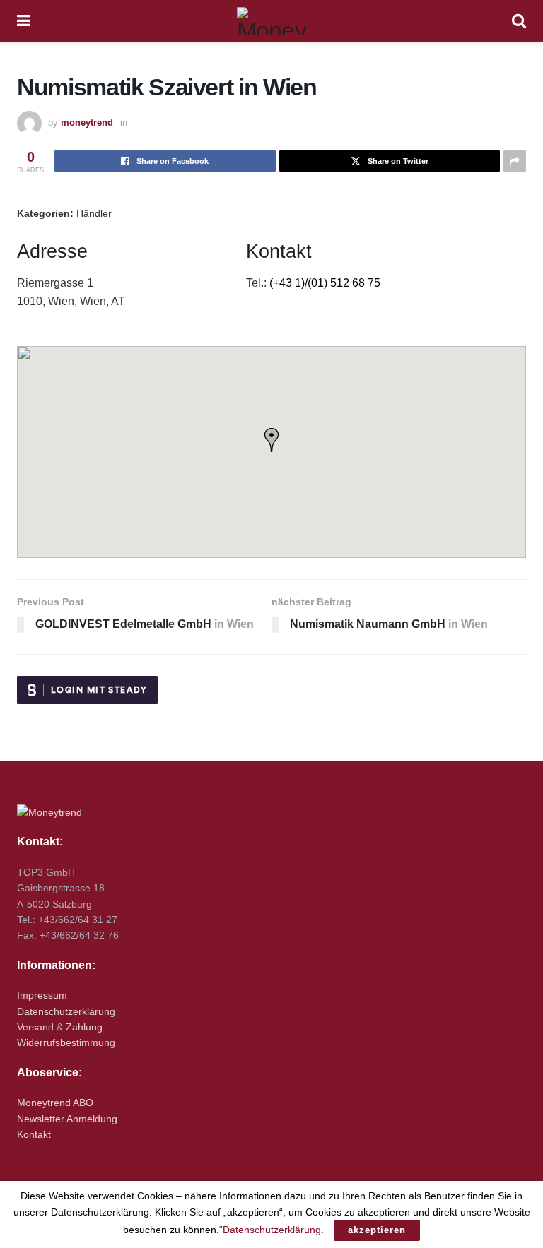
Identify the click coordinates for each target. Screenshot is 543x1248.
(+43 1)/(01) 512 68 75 (324, 283)
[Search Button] (519, 21)
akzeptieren (377, 1230)
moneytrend (87, 122)
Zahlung (84, 1027)
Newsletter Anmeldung (67, 1118)
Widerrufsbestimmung (66, 1042)
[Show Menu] (23, 21)
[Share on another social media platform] (514, 161)
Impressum (42, 995)
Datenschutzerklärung (66, 1011)
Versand (35, 1027)
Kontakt (34, 1134)
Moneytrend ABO (55, 1102)
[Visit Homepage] (271, 21)
